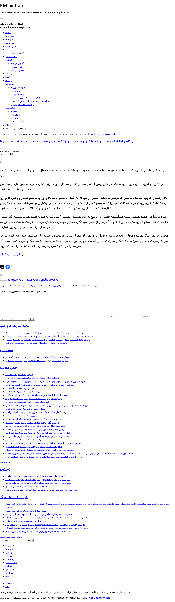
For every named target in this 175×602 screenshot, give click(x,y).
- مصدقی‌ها (16, 115)
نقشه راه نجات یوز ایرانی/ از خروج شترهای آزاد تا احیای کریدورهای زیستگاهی (38, 395)
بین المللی (9, 43)
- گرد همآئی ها (17, 53)
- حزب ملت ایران (18, 94)
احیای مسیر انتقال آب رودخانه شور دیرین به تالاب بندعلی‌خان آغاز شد (35, 426)
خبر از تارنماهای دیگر (14, 497)
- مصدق (14, 118)
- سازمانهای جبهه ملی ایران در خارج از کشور (30, 101)
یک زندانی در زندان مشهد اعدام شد (20, 388)
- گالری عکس (17, 67)
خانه (7, 125)
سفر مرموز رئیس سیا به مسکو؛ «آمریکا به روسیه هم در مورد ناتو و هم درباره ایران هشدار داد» (46, 518)
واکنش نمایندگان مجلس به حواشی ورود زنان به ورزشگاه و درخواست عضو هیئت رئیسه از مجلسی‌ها (66, 141)
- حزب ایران (16, 91)
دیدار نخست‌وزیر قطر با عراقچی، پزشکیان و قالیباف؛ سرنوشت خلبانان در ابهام (38, 514)
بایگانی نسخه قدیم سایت (11, 537)
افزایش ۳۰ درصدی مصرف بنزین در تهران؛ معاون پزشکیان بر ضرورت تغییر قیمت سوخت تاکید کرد (46, 528)
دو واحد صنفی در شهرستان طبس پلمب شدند (25, 409)
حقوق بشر (9, 74)
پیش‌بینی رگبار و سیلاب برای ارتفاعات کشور (24, 392)
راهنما (8, 33)
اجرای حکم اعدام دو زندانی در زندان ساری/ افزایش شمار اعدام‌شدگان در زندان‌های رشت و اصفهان (47, 405)
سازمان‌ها (9, 84)
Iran (2, 18)
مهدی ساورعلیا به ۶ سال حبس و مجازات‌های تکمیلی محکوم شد (33, 419)
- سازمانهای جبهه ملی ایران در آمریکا (26, 98)
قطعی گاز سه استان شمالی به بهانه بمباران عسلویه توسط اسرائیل (33, 446)
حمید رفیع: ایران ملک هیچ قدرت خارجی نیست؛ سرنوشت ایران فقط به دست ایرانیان (41, 490)
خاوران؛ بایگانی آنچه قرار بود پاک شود (21, 416)
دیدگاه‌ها (9, 77)
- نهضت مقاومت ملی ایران (22, 105)
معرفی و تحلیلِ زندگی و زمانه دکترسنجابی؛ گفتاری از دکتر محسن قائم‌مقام (37, 357)
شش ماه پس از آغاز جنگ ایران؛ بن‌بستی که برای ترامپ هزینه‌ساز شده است (37, 433)
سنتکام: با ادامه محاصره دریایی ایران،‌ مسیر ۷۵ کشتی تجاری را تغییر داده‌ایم (37, 531)
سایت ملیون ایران (114, 134)
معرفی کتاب (10, 46)
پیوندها (8, 81)
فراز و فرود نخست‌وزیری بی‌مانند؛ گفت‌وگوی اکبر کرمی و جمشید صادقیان (36, 361)
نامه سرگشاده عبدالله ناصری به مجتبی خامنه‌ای (26, 440)
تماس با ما (10, 36)
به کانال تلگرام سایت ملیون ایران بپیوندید (33, 279)
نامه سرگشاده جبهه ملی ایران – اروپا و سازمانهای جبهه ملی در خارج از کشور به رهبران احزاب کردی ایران (49, 336)
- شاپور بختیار (17, 122)
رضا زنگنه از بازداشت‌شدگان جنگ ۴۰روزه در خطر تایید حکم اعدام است (35, 412)
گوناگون (8, 60)
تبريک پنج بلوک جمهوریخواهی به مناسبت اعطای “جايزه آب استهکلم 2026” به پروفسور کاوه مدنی (47, 340)
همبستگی (9, 569)
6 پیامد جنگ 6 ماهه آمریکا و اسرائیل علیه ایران (25, 511)
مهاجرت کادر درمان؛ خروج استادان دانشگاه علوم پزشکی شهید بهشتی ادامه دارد (39, 450)
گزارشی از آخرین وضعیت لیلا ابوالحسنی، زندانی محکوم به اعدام (32, 422)
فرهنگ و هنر (11, 57)
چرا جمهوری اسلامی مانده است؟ (19, 375)
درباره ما (9, 39)
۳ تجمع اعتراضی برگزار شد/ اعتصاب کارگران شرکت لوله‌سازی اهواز (33, 399)
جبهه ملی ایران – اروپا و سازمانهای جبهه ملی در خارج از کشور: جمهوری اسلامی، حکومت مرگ (45, 333)
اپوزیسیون (9, 50)
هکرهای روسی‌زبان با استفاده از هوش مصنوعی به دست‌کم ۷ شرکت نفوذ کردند (39, 385)
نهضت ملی (10, 108)
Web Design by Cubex (99, 598)
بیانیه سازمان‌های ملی (14, 326)
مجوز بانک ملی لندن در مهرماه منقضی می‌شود (25, 521)
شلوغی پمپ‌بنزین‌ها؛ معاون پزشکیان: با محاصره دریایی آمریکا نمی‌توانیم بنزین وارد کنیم (43, 443)
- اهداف (14, 111)
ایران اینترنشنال (10, 254)
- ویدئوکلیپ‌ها (17, 70)
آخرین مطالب (98, 134)
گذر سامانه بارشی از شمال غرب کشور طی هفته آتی (27, 402)
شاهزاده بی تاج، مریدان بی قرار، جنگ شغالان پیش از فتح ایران (32, 378)
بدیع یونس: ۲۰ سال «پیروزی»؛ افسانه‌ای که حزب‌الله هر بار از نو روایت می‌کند (38, 436)
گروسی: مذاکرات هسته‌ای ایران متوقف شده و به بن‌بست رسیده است (35, 429)
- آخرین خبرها (17, 63)
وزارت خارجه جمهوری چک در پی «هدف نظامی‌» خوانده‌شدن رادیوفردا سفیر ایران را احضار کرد (45, 524)
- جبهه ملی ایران (18, 87)
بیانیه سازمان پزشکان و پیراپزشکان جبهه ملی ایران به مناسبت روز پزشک (36, 343)
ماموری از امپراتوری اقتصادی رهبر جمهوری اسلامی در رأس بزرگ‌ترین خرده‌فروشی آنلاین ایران (44, 457)
